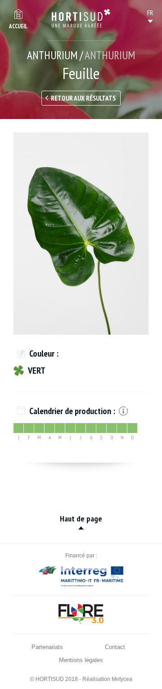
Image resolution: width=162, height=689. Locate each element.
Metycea (122, 679)
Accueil (18, 26)
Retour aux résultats (83, 98)
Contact (115, 647)
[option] (81, 233)
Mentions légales (81, 660)
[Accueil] (81, 18)
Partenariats (47, 647)
